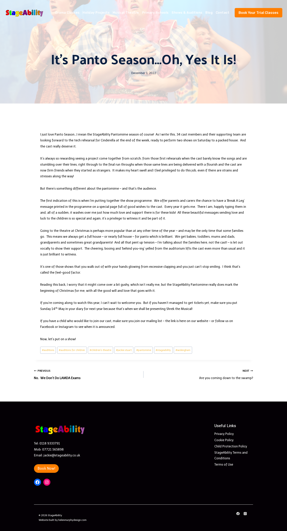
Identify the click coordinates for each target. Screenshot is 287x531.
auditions (48, 350)
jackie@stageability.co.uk (62, 455)
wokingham (183, 350)
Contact (222, 12)
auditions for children (72, 350)
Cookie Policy (224, 440)
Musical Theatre (126, 12)
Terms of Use (223, 464)
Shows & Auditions (187, 12)
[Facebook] (238, 513)
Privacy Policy (224, 434)
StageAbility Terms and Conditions (231, 455)
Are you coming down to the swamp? (226, 374)
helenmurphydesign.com (72, 520)
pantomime (143, 350)
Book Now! (46, 468)
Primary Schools (155, 12)
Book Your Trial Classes (258, 13)
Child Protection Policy (230, 446)
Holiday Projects (96, 12)
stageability (163, 350)
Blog (209, 12)
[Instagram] (245, 513)
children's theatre (100, 350)
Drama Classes (67, 12)
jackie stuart (124, 350)
